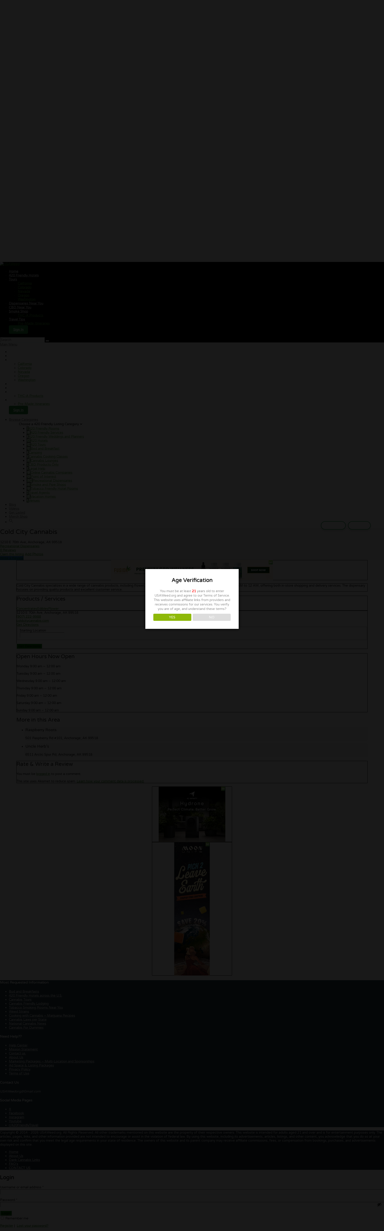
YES (172, 617)
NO (211, 617)
